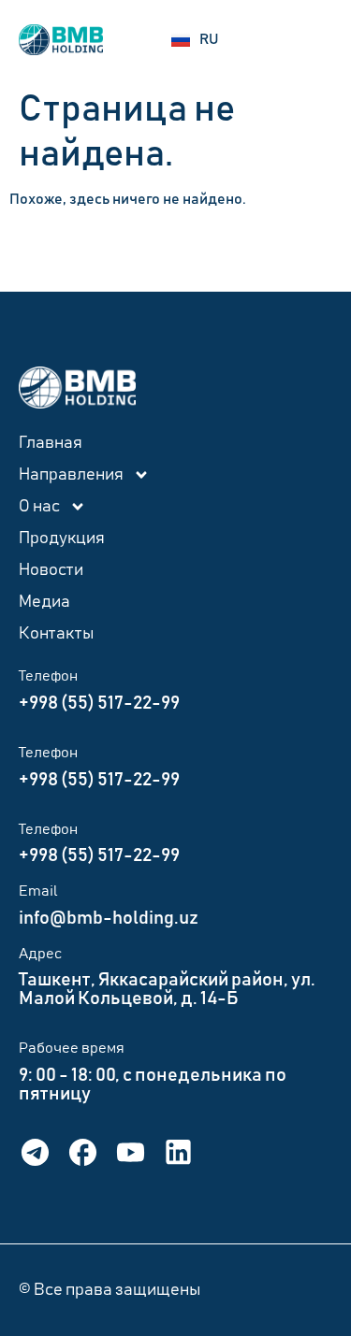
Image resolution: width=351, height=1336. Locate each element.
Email (38, 890)
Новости (51, 570)
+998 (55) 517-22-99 (99, 703)
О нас (39, 506)
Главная (50, 443)
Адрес (40, 953)
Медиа (44, 602)
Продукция (62, 538)
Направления (71, 475)
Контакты (57, 633)
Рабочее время (71, 1048)
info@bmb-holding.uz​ (108, 918)
